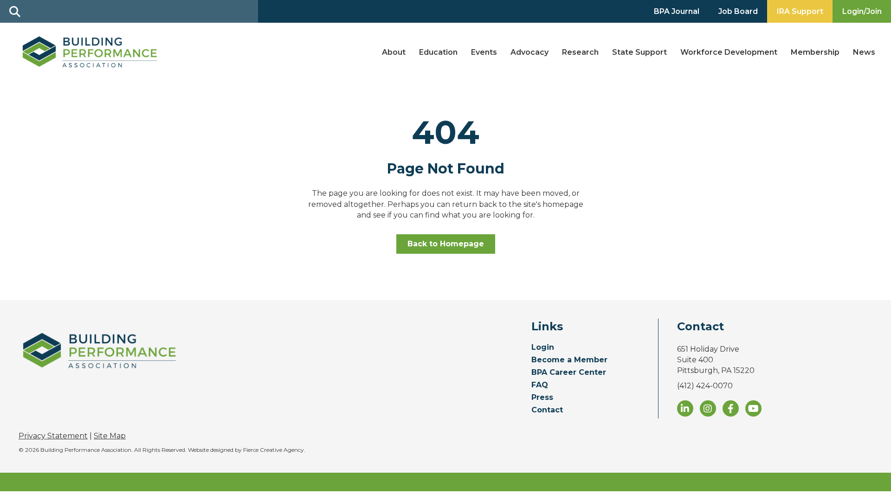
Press (542, 398)
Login (542, 348)
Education (438, 52)
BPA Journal (676, 11)
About (394, 52)
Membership (815, 52)
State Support (639, 52)
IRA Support (800, 11)
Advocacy (529, 52)
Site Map (110, 435)
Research (580, 52)
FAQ (539, 385)
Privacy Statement (53, 435)
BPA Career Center (568, 373)
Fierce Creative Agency (273, 449)
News (864, 52)
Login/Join (862, 11)
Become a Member (569, 360)
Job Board (738, 11)
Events (484, 52)
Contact (547, 410)
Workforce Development (728, 52)
